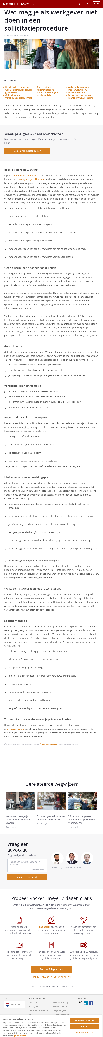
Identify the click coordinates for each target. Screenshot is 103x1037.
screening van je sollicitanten (30, 179)
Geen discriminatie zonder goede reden (18, 91)
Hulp (31, 1014)
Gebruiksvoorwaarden (39, 1010)
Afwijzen (84, 1026)
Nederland (16, 1004)
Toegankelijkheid (60, 1010)
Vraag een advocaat (48, 743)
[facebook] (91, 1003)
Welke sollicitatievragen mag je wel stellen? (80, 88)
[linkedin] (86, 1003)
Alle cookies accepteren (84, 1020)
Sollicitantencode (76, 92)
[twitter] (80, 1003)
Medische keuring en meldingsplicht (47, 94)
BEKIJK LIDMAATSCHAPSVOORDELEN (51, 977)
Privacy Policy (35, 1006)
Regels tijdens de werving (18, 87)
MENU (96, 4)
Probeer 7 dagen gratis (51, 969)
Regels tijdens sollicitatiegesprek (46, 88)
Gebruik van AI (13, 95)
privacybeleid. (20, 1035)
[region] (51, 1026)
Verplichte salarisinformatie (19, 97)
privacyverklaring (15, 728)
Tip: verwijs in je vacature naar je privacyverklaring (81, 96)
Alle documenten (60, 1006)
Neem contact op (60, 1002)
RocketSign (44, 926)
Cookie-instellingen (84, 1032)
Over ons (33, 1002)
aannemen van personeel (24, 175)
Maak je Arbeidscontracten (27, 150)
